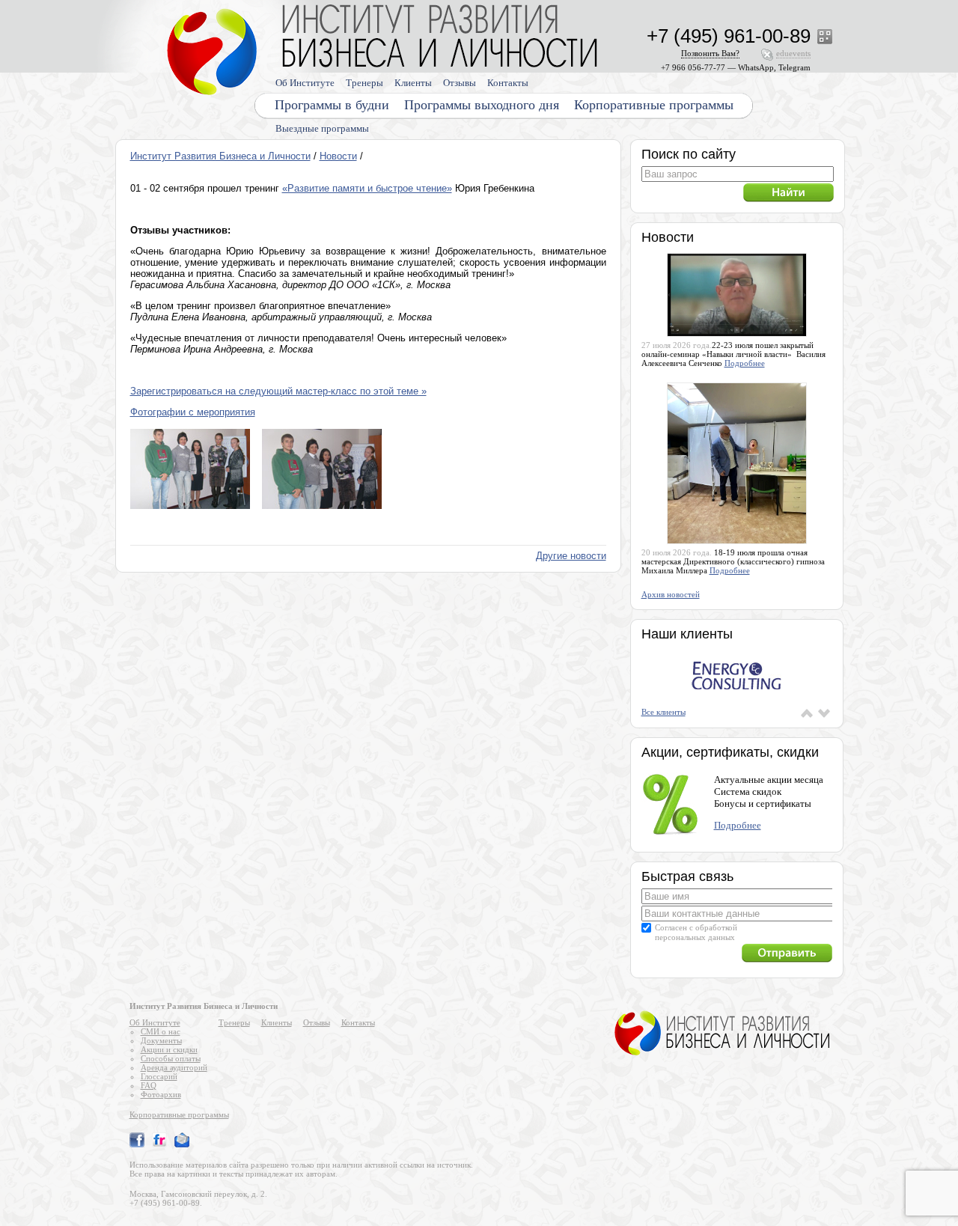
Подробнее (744, 363)
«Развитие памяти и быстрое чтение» (367, 188)
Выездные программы (322, 128)
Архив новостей (670, 594)
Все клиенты (663, 711)
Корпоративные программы (653, 104)
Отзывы (459, 82)
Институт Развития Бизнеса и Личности (220, 156)
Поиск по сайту (688, 154)
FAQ (148, 1085)
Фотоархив (161, 1094)
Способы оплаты (171, 1058)
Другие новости (571, 555)
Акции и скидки (169, 1049)
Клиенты (413, 82)
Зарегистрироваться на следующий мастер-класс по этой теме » (278, 391)
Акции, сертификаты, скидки (730, 752)
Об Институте (305, 82)
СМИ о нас (160, 1031)
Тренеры (364, 82)
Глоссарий (159, 1076)
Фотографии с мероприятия (192, 412)
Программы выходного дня (481, 104)
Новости (338, 156)
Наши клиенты (687, 633)
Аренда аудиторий (174, 1067)
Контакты (507, 82)
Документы (161, 1040)
